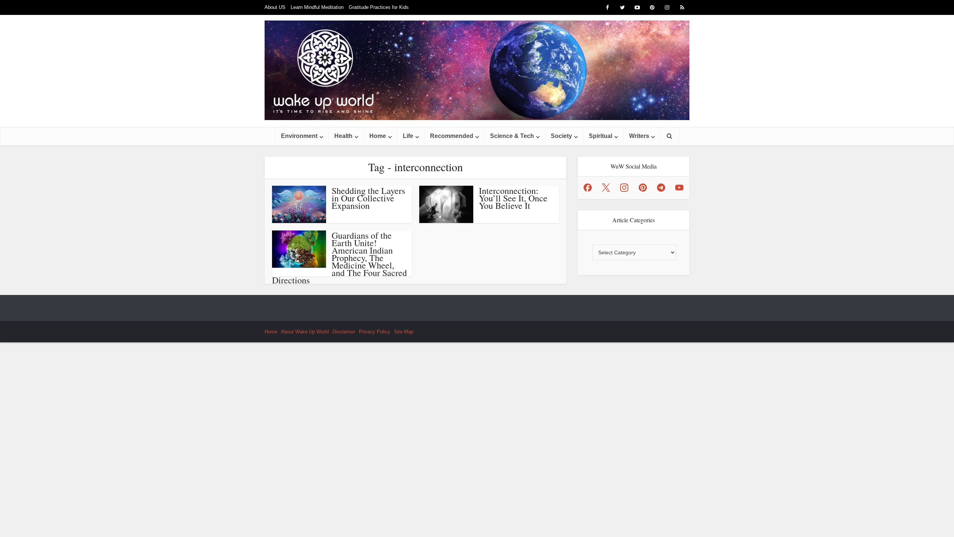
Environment (299, 136)
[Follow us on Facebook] (588, 187)
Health (343, 136)
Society (561, 136)
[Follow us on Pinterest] (643, 187)
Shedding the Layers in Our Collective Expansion (368, 198)
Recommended (451, 136)
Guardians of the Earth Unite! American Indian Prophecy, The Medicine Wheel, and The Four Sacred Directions (339, 257)
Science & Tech (512, 136)
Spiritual (600, 136)
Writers (639, 136)
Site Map (403, 332)
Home (377, 136)
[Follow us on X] (606, 187)
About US (275, 7)
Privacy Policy (374, 332)
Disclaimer (343, 332)
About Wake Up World (305, 332)
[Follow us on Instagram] (624, 187)
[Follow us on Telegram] (661, 187)
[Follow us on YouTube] (679, 187)
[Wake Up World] (477, 70)
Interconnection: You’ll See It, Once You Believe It (513, 198)
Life (408, 136)
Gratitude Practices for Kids (379, 7)
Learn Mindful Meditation (317, 7)
